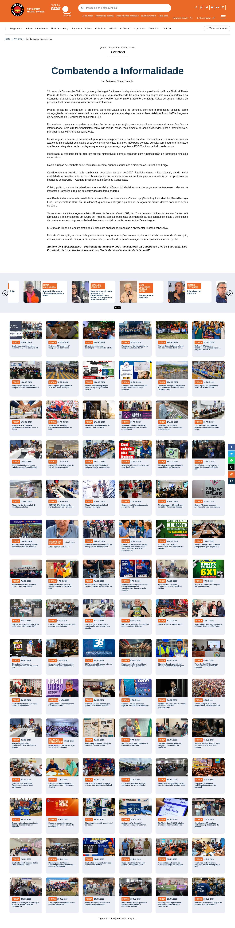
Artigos (18, 39)
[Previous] (5, 293)
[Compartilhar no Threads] (231, 467)
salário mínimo (148, 15)
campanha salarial (104, 15)
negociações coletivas (127, 15)
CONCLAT (125, 28)
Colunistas (100, 28)
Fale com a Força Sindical (222, 7)
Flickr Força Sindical (217, 7)
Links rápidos (204, 18)
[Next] (230, 293)
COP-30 (167, 28)
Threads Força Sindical (201, 7)
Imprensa (77, 28)
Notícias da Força (60, 28)
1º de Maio (87, 15)
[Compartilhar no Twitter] (231, 454)
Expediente (139, 28)
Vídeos (88, 28)
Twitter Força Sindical (206, 7)
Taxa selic (163, 15)
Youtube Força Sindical (212, 7)
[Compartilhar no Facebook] (231, 447)
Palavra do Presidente (37, 28)
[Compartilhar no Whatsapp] (231, 460)
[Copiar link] (231, 474)
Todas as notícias (217, 28)
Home (7, 39)
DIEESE (113, 28)
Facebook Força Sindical (196, 7)
